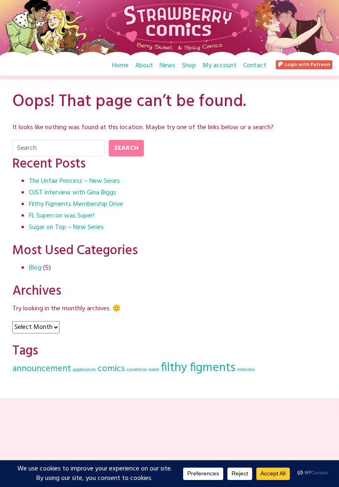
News (167, 65)
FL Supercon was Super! (61, 215)
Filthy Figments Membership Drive (76, 204)
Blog (35, 267)
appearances (84, 370)
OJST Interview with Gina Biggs (72, 192)
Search (126, 148)
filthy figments (198, 368)
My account (219, 65)
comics (111, 369)
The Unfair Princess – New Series (74, 181)
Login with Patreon (306, 65)
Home (120, 65)
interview (246, 370)
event (154, 370)
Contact (254, 65)
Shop (189, 65)
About (144, 65)
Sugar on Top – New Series (66, 227)
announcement (41, 369)
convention (137, 370)
